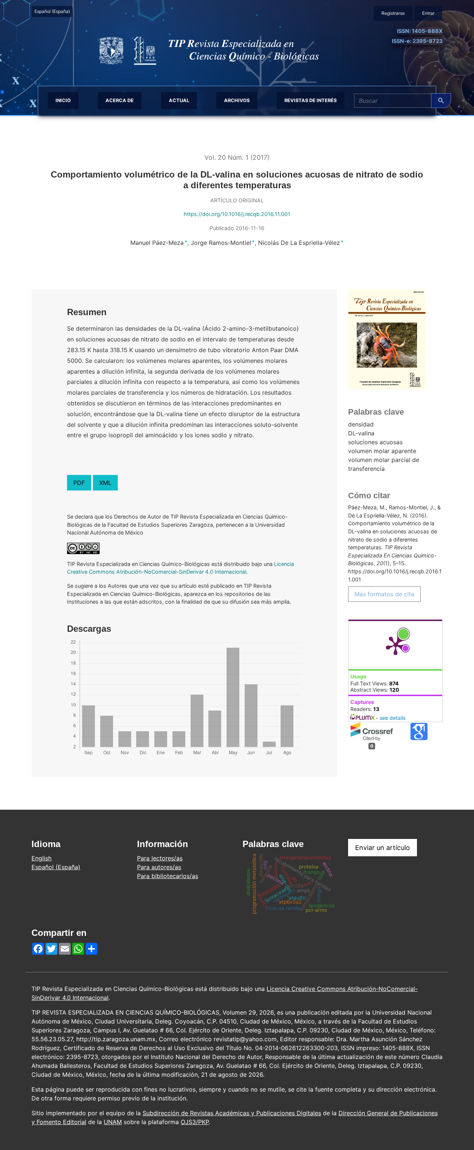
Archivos (237, 100)
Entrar (428, 13)
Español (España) (53, 11)
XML (105, 482)
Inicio (63, 100)
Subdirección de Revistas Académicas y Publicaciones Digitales (232, 1113)
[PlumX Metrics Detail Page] (395, 645)
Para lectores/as (160, 858)
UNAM (113, 1122)
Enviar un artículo (382, 847)
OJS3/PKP (195, 1122)
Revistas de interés (310, 100)
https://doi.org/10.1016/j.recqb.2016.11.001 (237, 214)
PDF (79, 482)
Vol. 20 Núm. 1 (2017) (237, 157)
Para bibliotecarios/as (167, 876)
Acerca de (120, 100)
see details (392, 718)
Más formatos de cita (384, 594)
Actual (179, 100)
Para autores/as (159, 867)
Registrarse (393, 13)
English (41, 858)
